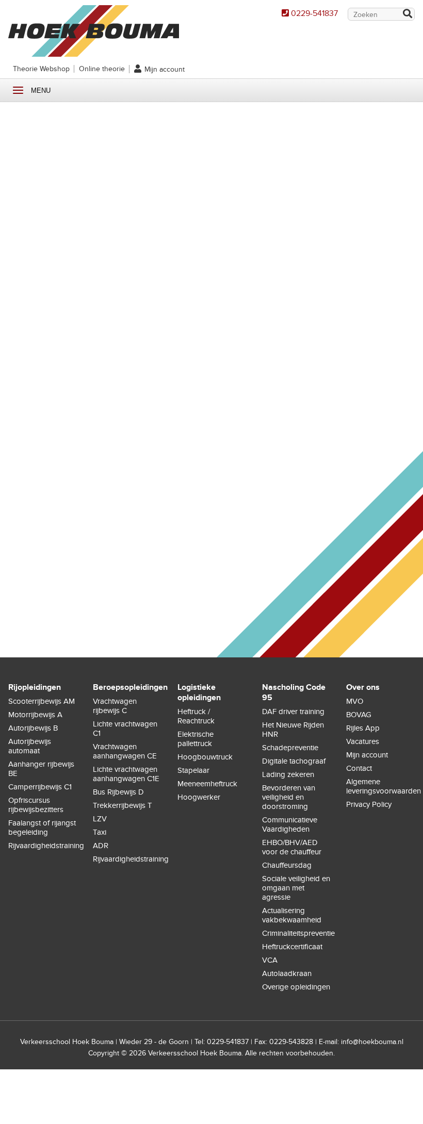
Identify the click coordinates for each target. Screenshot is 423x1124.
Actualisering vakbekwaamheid (291, 915)
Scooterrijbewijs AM (41, 701)
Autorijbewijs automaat (29, 746)
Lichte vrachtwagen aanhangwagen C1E (126, 774)
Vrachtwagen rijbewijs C (115, 706)
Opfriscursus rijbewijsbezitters (35, 805)
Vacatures (362, 741)
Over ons (363, 687)
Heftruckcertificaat (292, 946)
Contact (359, 768)
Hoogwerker (198, 797)
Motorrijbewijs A (35, 714)
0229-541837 (314, 13)
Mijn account (164, 69)
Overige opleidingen (296, 986)
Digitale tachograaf (294, 761)
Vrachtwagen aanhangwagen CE (125, 751)
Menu (18, 90)
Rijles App (363, 728)
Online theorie (102, 68)
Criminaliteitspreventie (298, 933)
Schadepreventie (290, 747)
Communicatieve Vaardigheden (289, 824)
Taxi (99, 832)
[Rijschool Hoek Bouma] (93, 51)
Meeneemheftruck (207, 783)
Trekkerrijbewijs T (122, 805)
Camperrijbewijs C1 (40, 786)
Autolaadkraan (287, 973)
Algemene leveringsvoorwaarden (383, 786)
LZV (100, 818)
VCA (270, 960)
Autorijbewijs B (33, 728)
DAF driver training (293, 711)
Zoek (407, 14)
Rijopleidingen (34, 687)
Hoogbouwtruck (205, 757)
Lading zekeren (288, 774)
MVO (354, 701)
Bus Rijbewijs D (118, 792)
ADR (100, 845)
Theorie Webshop (41, 68)
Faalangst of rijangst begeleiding (42, 827)
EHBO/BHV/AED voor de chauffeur (291, 847)
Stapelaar (193, 770)
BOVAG (358, 714)
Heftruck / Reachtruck (196, 716)
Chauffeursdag (287, 865)
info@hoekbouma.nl (372, 1041)
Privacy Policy (369, 804)
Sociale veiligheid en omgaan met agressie (296, 888)
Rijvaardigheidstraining (46, 845)
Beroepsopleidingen (130, 687)
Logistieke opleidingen (199, 692)
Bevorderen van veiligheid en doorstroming (288, 797)
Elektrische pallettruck (195, 739)
